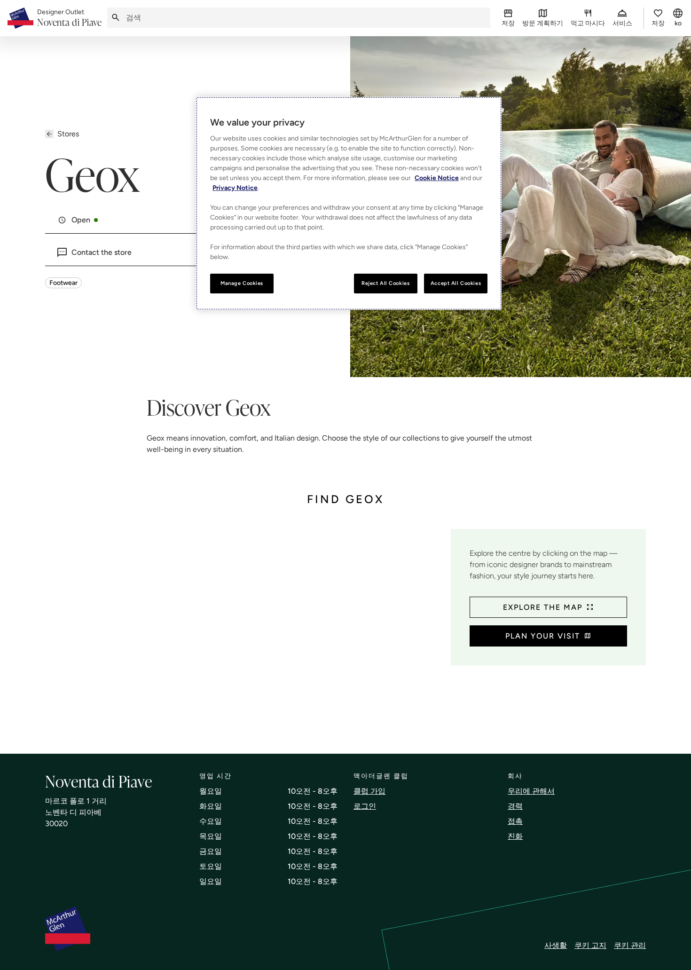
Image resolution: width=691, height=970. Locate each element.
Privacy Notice (235, 188)
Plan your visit (542, 635)
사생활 (555, 945)
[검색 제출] (115, 18)
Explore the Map (542, 607)
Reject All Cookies (385, 283)
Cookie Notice (437, 178)
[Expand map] (244, 632)
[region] (349, 203)
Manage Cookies (241, 283)
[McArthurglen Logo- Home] (20, 18)
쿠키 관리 (630, 945)
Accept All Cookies (456, 283)
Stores (68, 133)
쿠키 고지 (590, 945)
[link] (69, 18)
